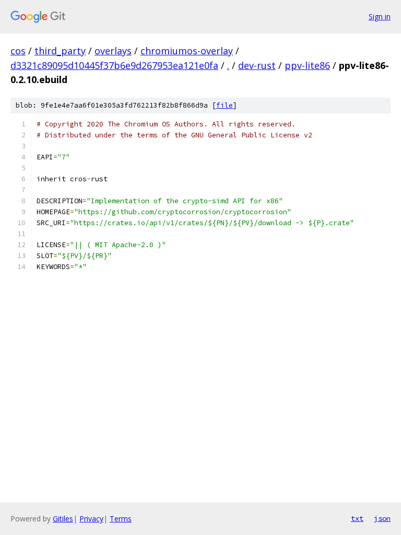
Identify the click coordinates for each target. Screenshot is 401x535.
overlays (113, 50)
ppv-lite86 (307, 65)
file (224, 105)
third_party (60, 50)
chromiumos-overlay (186, 50)
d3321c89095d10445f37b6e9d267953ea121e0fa (114, 65)
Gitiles (63, 519)
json (382, 518)
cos (18, 50)
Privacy (91, 519)
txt (357, 518)
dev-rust (257, 65)
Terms (121, 519)
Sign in (380, 16)
